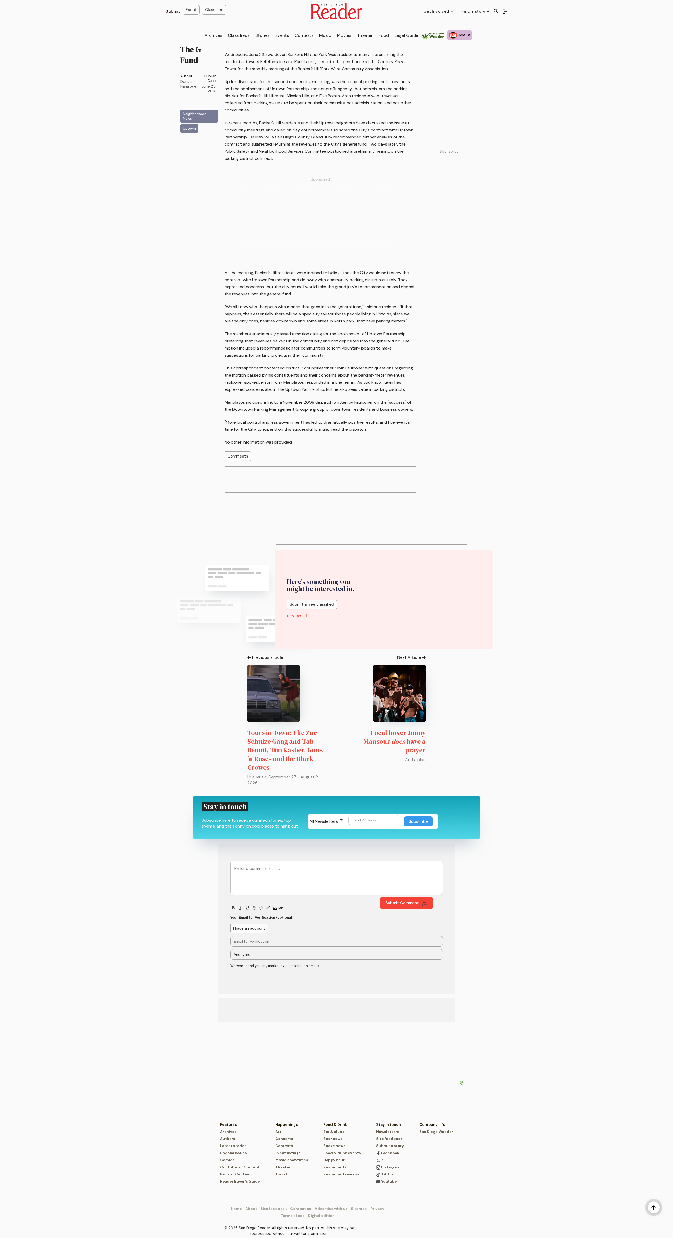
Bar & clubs (333, 1131)
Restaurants (334, 1167)
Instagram (390, 1167)
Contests (304, 35)
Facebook (389, 1152)
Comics (227, 1160)
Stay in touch (388, 1124)
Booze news (334, 1145)
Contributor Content (240, 1167)
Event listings (288, 1152)
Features (228, 1124)
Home (236, 1208)
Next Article (409, 657)
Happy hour (334, 1160)
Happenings (286, 1124)
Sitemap (359, 1208)
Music (325, 35)
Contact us (300, 1208)
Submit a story (390, 1145)
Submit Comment (402, 903)
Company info (432, 1124)
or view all (297, 615)
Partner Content (235, 1174)
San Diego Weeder (436, 1131)
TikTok (387, 1174)
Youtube (388, 1181)
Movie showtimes (291, 1160)
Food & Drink (335, 1124)
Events (282, 35)
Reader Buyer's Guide (240, 1181)
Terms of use (293, 1215)
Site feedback (389, 1138)
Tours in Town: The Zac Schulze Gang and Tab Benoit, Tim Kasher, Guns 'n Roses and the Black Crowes (285, 750)
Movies (344, 35)
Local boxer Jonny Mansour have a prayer (395, 741)
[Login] (505, 11)
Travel (281, 1174)
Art (278, 1131)
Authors (227, 1138)
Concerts (284, 1138)
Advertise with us (331, 1208)
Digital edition (321, 1215)
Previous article (267, 657)
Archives (213, 35)
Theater (365, 35)
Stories (262, 35)
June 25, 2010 (209, 88)
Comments (237, 456)
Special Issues (233, 1152)
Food (384, 35)
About (251, 1208)
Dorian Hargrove (188, 84)
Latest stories (233, 1145)
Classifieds (238, 35)
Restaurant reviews (341, 1174)
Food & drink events (342, 1152)
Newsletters (387, 1131)
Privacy (377, 1208)
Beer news (333, 1138)
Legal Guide (406, 35)
